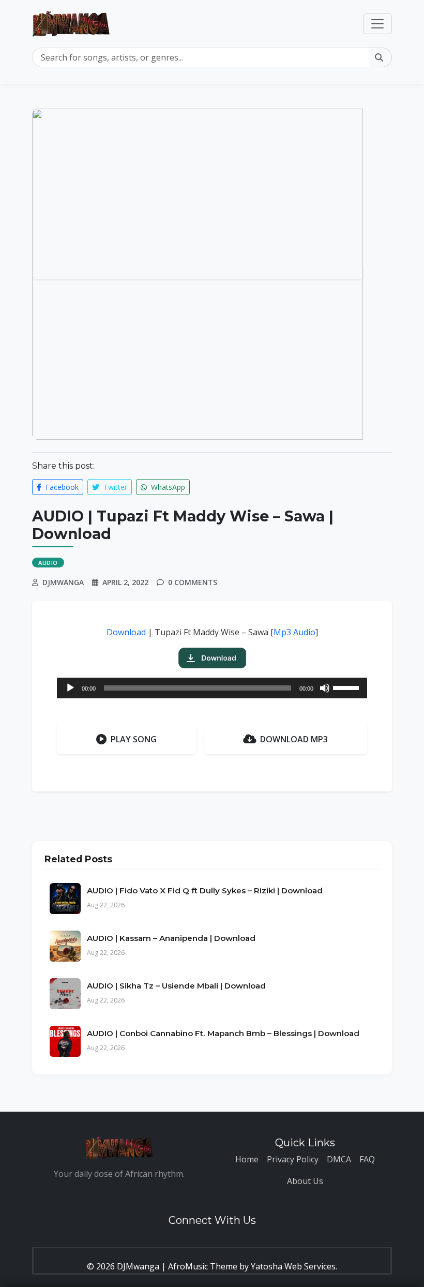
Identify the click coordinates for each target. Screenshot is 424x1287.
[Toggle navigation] (377, 23)
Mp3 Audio (294, 632)
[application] (212, 688)
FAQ (367, 1159)
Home (247, 1159)
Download (126, 632)
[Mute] (325, 688)
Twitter (114, 487)
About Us (305, 1181)
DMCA (339, 1159)
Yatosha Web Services (293, 1266)
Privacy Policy (293, 1159)
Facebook (61, 487)
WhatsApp (167, 487)
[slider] (347, 687)
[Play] (70, 688)
